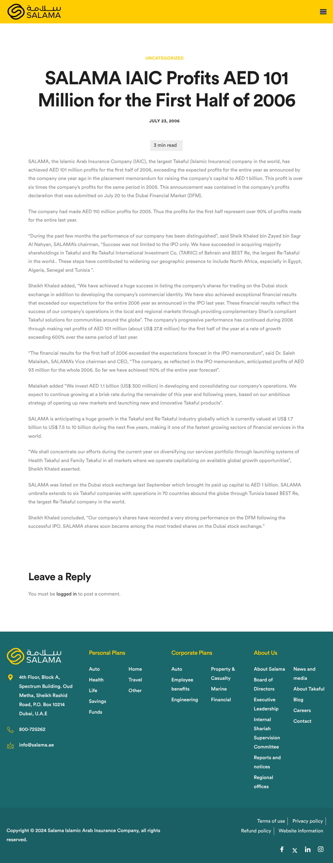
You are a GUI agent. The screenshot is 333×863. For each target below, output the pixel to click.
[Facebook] (282, 851)
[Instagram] (321, 851)
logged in (67, 594)
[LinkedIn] (308, 851)
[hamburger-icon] (323, 11)
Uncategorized (164, 58)
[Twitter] (295, 851)
